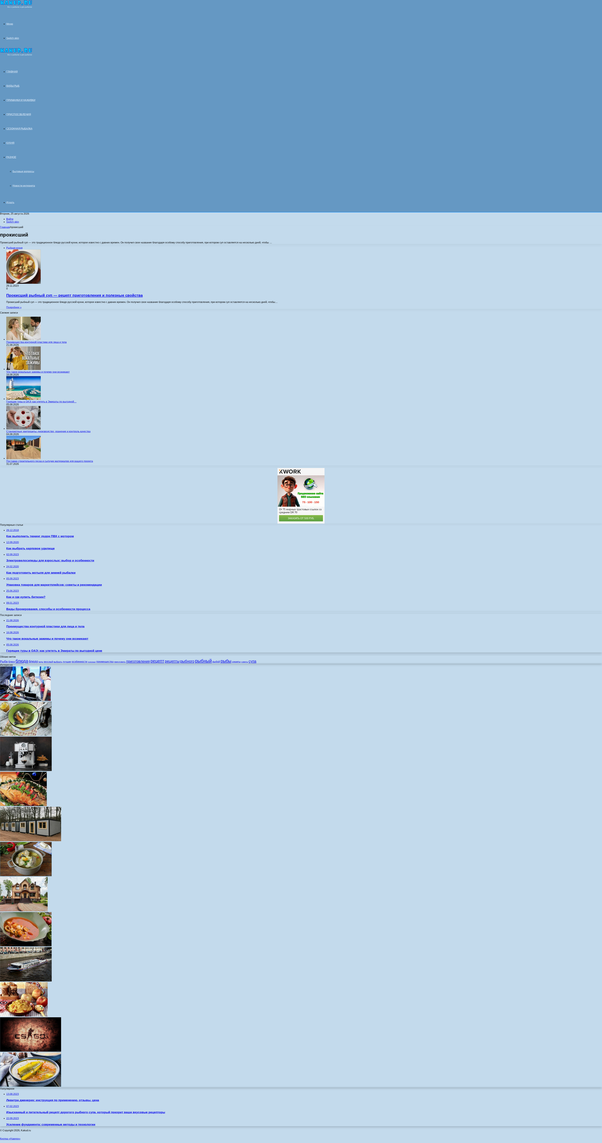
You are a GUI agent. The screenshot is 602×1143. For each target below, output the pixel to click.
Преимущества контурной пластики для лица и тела (36, 342)
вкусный (48, 661)
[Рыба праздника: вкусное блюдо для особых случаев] (23, 805)
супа (252, 661)
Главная (5, 227)
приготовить (120, 662)
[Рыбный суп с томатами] (26, 945)
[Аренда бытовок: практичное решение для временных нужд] (30, 840)
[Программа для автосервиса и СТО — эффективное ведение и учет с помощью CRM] (25, 700)
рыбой (216, 661)
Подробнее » (13, 307)
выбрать (58, 662)
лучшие (67, 661)
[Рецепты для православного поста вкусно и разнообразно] (24, 1015)
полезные (92, 662)
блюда (22, 661)
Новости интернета (24, 185)
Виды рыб (12, 86)
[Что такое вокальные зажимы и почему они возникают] (23, 369)
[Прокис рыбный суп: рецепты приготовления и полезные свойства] (26, 735)
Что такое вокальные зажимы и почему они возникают (38, 372)
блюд (11, 661)
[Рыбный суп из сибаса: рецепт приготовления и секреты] (30, 1086)
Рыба (4, 661)
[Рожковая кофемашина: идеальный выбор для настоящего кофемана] (26, 770)
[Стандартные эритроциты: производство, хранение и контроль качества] (23, 428)
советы (244, 662)
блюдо (33, 661)
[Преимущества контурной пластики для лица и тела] (23, 339)
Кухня (10, 143)
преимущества (105, 661)
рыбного (187, 661)
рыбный (203, 660)
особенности (79, 661)
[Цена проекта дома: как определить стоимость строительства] (24, 910)
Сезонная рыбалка (19, 128)
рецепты (172, 661)
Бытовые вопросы (23, 171)
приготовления (138, 661)
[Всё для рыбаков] (16, 7)
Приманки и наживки (20, 100)
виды (41, 662)
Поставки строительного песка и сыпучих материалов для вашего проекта (49, 461)
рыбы (226, 661)
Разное (11, 157)
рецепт (157, 661)
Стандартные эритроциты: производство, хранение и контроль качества (48, 431)
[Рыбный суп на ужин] (26, 875)
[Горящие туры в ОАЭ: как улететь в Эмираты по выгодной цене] (23, 398)
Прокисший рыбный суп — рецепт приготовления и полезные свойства (74, 295)
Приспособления (18, 114)
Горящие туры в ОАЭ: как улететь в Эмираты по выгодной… (41, 401)
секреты (236, 661)
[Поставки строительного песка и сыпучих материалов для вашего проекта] (23, 458)
